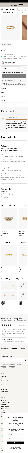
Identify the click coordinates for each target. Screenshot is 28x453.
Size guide (23, 68)
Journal (3, 410)
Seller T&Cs (4, 389)
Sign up (16, 442)
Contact (3, 376)
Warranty (3, 383)
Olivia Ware (17, 13)
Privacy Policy (4, 391)
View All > (24, 206)
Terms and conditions (14, 447)
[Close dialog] (26, 414)
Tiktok (3, 430)
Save (21, 80)
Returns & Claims (6, 380)
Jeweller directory (6, 402)
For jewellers (4, 404)
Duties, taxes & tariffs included (14, 1)
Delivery (3, 378)
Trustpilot (21, 341)
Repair (3, 414)
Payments (4, 385)
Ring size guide (5, 406)
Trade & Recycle (9, 80)
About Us (3, 400)
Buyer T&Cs (4, 387)
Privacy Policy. (12, 366)
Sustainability (4, 408)
